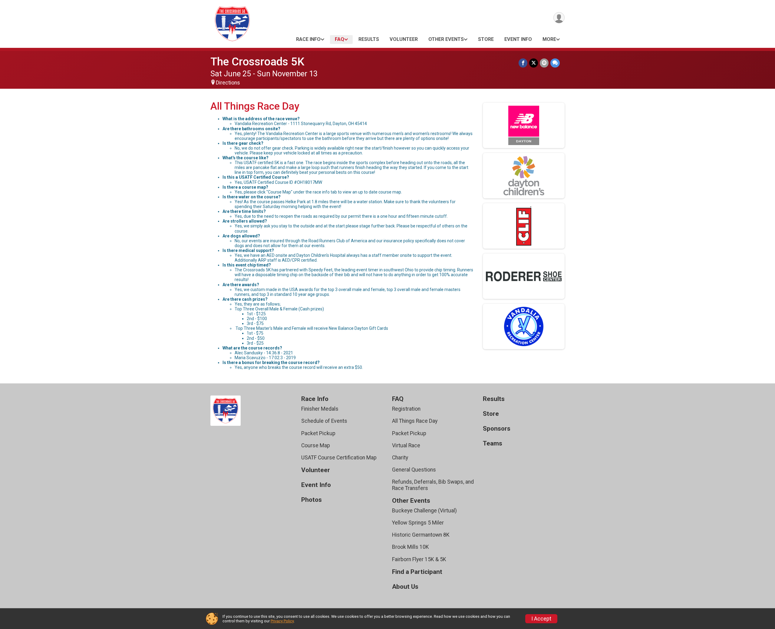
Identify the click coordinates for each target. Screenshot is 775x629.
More (549, 39)
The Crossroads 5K (257, 61)
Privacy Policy (282, 621)
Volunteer (404, 39)
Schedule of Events (324, 421)
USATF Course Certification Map (339, 458)
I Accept (541, 619)
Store (486, 39)
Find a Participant (417, 571)
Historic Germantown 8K (421, 535)
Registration (406, 409)
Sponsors (496, 428)
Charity (400, 458)
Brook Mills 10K (410, 547)
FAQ (339, 39)
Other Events (446, 39)
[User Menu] (559, 17)
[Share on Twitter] (533, 62)
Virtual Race (406, 445)
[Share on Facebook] (523, 62)
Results (368, 39)
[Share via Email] (544, 62)
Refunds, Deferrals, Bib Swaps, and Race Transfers (433, 485)
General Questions (414, 470)
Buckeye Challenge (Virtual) (424, 511)
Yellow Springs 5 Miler (418, 523)
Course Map (315, 445)
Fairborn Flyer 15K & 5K (419, 559)
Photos (311, 499)
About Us (405, 586)
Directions (228, 83)
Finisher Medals (319, 409)
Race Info (308, 39)
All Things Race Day (414, 421)
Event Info (518, 39)
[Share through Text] (555, 62)
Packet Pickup (318, 433)
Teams (492, 443)
